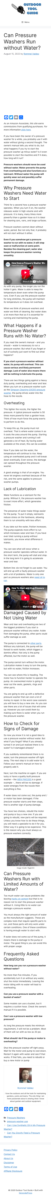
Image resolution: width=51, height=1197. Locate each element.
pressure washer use (17, 1121)
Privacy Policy (10, 1150)
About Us (8, 1158)
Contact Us (9, 1154)
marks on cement (20, 899)
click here (26, 130)
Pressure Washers (16, 1117)
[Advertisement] (25, 85)
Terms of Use (10, 1167)
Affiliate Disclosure (13, 1171)
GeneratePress (25, 1193)
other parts (35, 643)
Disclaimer (9, 1162)
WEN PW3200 (24, 779)
